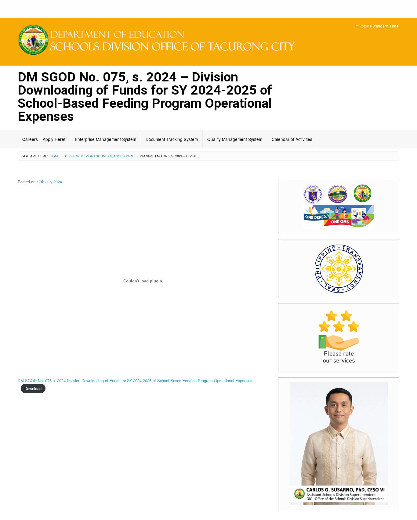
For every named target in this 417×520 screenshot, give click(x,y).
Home (55, 155)
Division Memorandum (85, 155)
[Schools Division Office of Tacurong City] (160, 40)
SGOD (130, 155)
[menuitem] (44, 139)
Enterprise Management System (105, 139)
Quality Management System (234, 139)
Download (33, 388)
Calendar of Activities (292, 139)
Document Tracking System (172, 139)
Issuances (115, 155)
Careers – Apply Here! (43, 139)
